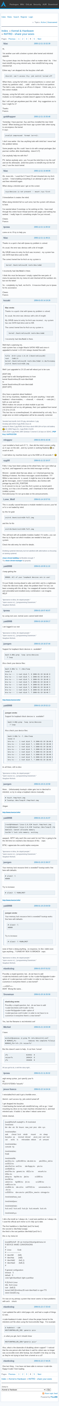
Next (39, 39)
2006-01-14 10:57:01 (42, 499)
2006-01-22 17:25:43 (42, 1307)
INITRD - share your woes (19, 34)
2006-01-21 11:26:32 (42, 1073)
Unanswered (52, 22)
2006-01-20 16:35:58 (42, 994)
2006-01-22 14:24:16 (42, 1089)
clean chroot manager (13, 561)
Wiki (22, 4)
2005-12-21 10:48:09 (42, 171)
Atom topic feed (51, 1393)
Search (16, 17)
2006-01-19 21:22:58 (42, 784)
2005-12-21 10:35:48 (42, 117)
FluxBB (54, 1397)
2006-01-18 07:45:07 (42, 611)
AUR (45, 4)
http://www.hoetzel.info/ (11, 700)
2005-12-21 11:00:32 (42, 227)
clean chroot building (10, 558)
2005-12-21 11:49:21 (42, 238)
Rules (9, 17)
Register (24, 17)
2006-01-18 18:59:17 (42, 621)
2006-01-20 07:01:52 (42, 969)
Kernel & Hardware (22, 30)
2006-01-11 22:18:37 (42, 460)
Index (4, 17)
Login (31, 17)
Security (37, 4)
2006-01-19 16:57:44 (42, 644)
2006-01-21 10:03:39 (42, 1027)
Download (53, 4)
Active (43, 22)
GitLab (29, 4)
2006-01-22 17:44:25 (42, 1361)
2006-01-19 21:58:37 (42, 862)
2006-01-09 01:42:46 (42, 440)
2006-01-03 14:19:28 (42, 300)
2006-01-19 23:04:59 (42, 906)
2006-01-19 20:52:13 (42, 706)
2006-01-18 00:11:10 (42, 566)
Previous (12, 39)
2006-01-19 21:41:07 (42, 818)
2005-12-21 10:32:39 (42, 44)
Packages (14, 4)
